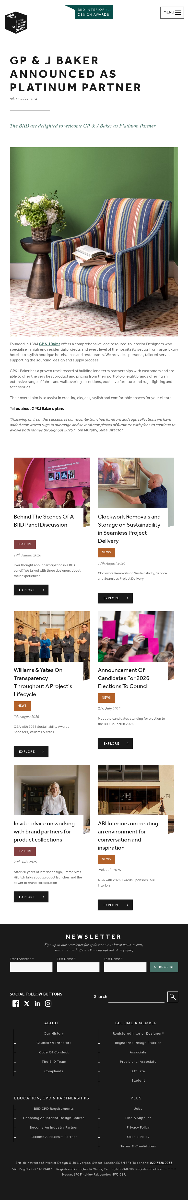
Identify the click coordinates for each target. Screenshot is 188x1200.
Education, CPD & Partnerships (51, 1099)
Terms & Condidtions (138, 1147)
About (51, 1024)
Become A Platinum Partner (54, 1137)
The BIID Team (54, 1062)
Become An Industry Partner (54, 1128)
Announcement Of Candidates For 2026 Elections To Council (123, 679)
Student (138, 1081)
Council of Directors (54, 1043)
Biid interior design (93, 13)
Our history (54, 1034)
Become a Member (136, 1024)
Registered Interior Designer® (138, 1034)
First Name (66, 959)
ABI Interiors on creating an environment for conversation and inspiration (128, 836)
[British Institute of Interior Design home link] (16, 29)
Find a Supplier (138, 1118)
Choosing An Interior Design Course (54, 1118)
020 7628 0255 (161, 1163)
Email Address (22, 959)
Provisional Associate (138, 1062)
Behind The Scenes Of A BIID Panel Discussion (44, 522)
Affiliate (138, 1071)
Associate (138, 1053)
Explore (33, 590)
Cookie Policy (138, 1137)
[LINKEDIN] (36, 1002)
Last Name (113, 959)
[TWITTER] (26, 1002)
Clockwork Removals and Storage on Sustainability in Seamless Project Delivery (129, 530)
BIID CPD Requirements (54, 1109)
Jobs (138, 1109)
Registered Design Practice (138, 1043)
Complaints (54, 1071)
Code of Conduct (54, 1053)
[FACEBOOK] (15, 1002)
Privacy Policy (138, 1128)
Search (100, 997)
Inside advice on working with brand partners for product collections (44, 832)
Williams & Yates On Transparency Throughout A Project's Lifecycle (43, 683)
